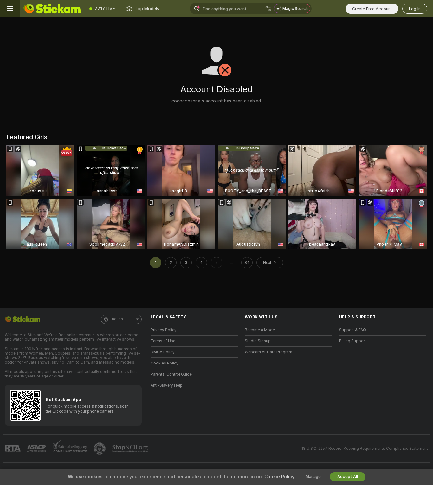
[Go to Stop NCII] (130, 448)
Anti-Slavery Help (167, 385)
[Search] (268, 8)
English (116, 319)
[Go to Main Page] (52, 8)
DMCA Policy (163, 352)
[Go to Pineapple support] (100, 448)
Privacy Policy (164, 330)
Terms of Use (163, 341)
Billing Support (352, 341)
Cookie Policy (279, 476)
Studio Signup (258, 341)
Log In (415, 8)
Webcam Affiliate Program (268, 352)
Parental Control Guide (171, 374)
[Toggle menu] (10, 8)
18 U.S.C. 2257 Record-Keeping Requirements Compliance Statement (364, 448)
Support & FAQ (352, 330)
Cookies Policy (164, 363)
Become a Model (260, 330)
